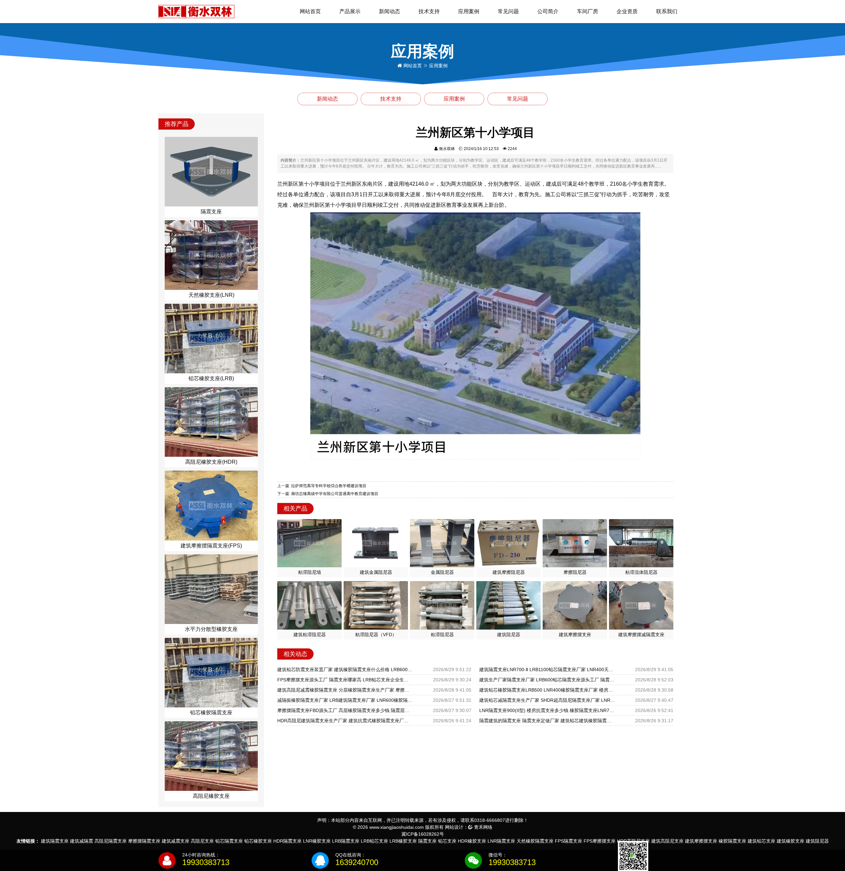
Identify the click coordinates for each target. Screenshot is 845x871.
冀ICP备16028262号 (422, 834)
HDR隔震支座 (287, 841)
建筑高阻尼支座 (667, 841)
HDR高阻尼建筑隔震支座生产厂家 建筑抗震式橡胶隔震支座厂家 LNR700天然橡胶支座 (345, 720)
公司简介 (547, 11)
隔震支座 (427, 841)
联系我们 (666, 11)
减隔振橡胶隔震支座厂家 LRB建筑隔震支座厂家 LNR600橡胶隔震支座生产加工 (345, 700)
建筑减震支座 (175, 841)
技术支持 (429, 11)
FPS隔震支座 (568, 841)
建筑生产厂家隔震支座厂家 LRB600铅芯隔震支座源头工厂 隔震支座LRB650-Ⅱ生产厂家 (547, 679)
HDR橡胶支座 (472, 841)
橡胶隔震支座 (732, 841)
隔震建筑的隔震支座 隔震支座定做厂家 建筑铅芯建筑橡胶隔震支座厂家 (547, 720)
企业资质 (627, 11)
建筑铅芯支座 (761, 841)
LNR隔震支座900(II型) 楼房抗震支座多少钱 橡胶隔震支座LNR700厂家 (547, 710)
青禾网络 (482, 827)
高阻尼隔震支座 (110, 841)
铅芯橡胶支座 (258, 841)
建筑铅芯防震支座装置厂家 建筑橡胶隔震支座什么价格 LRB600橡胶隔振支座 (345, 669)
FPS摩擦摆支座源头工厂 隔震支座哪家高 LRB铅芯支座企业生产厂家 (345, 679)
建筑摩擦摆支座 (701, 841)
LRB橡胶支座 (403, 841)
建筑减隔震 (81, 841)
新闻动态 (389, 11)
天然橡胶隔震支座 (535, 841)
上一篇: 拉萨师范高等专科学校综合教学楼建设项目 (321, 485)
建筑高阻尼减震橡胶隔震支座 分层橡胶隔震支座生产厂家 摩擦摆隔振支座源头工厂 (345, 690)
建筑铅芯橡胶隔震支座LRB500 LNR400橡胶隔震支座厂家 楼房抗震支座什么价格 (547, 690)
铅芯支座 (447, 841)
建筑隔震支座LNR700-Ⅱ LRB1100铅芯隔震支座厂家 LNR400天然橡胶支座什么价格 (547, 669)
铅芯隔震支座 (229, 841)
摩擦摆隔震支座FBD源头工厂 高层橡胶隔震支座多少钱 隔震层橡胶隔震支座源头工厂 (345, 710)
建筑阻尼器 (817, 841)
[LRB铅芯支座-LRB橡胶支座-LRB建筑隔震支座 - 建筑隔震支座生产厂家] (196, 11)
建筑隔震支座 (55, 841)
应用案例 (468, 11)
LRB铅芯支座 (374, 841)
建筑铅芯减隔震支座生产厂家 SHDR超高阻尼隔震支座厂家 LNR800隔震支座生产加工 (547, 700)
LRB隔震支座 (345, 841)
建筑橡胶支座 (790, 841)
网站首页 (310, 11)
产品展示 (349, 11)
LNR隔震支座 (501, 841)
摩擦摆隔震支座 (144, 841)
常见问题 (508, 11)
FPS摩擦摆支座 (600, 841)
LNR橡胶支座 (317, 841)
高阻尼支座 (202, 841)
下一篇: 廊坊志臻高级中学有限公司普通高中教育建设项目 (327, 493)
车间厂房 (587, 11)
